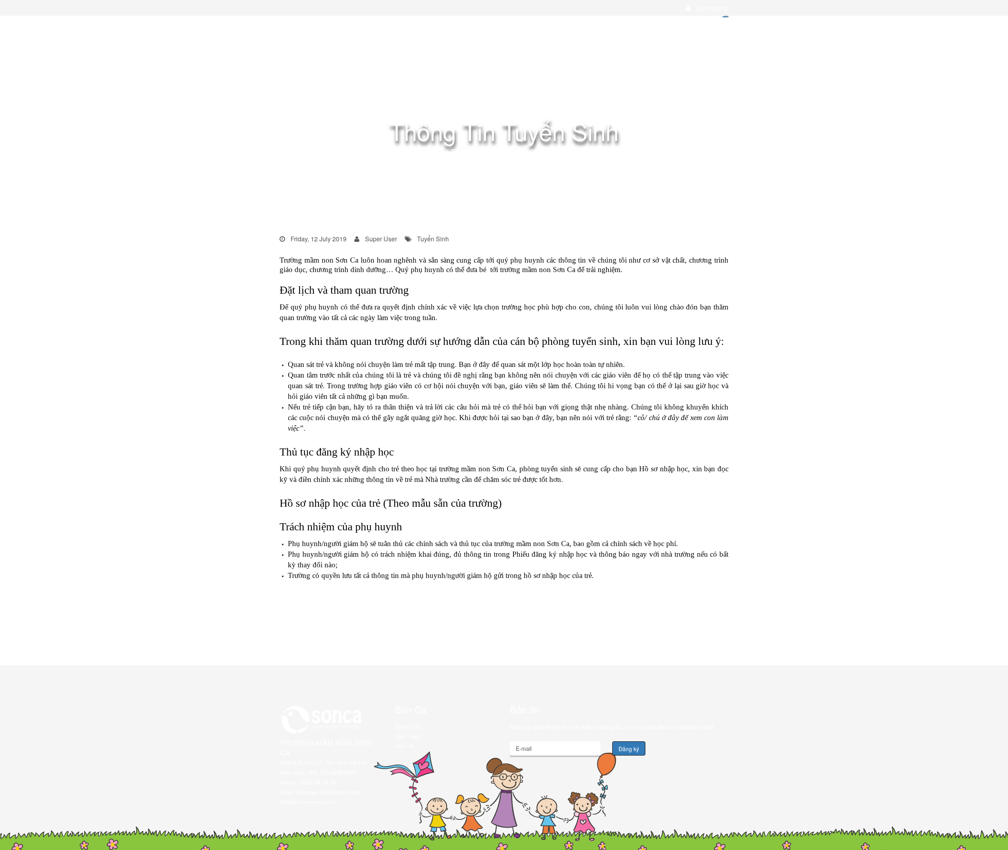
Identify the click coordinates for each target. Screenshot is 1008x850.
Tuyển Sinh (430, 151)
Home (370, 151)
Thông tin (397, 151)
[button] (707, 8)
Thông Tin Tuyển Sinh (478, 151)
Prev (297, 599)
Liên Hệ (404, 746)
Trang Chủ (408, 727)
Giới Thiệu (408, 736)
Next (711, 599)
